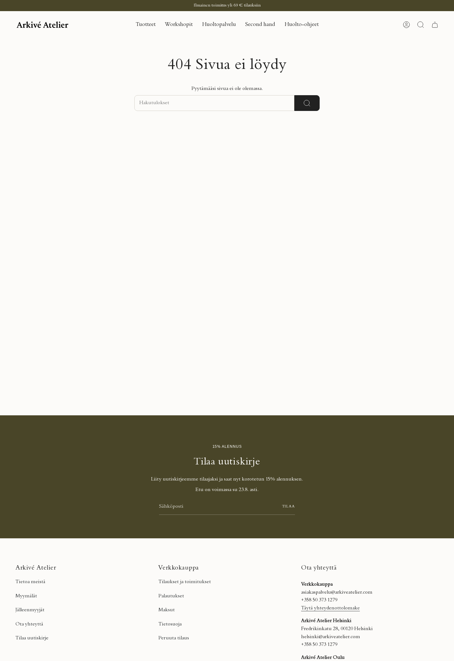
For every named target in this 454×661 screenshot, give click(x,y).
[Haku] (307, 103)
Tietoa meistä (30, 581)
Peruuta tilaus (173, 638)
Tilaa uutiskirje (31, 638)
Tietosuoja (170, 624)
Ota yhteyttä (29, 624)
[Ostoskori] (435, 24)
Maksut (166, 610)
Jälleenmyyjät (29, 610)
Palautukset (171, 596)
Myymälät (26, 596)
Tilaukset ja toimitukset (184, 581)
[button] (145, 25)
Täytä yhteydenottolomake (330, 608)
